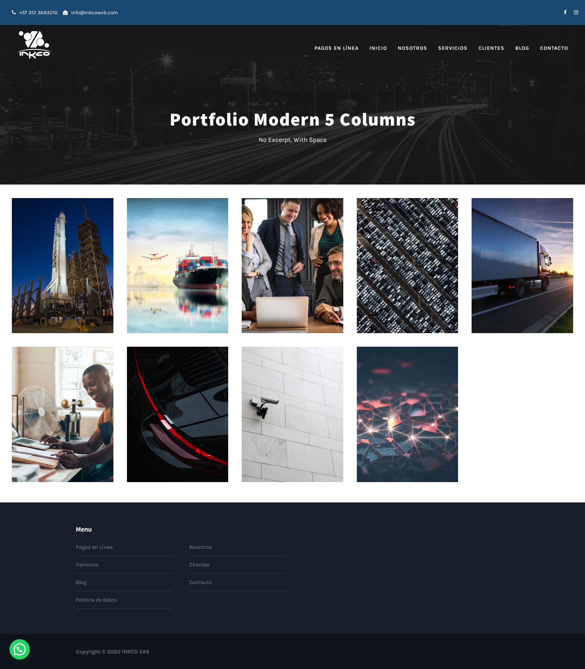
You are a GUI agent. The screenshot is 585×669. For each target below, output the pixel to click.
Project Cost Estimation (292, 270)
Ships (187, 281)
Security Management (292, 418)
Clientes (491, 48)
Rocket (74, 281)
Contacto (554, 48)
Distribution (396, 281)
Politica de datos (96, 600)
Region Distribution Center (407, 270)
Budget (284, 281)
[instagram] (576, 12)
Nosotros (412, 48)
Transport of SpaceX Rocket (62, 270)
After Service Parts (177, 418)
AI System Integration (407, 418)
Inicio (378, 48)
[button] (19, 649)
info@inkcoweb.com (94, 12)
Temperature (509, 281)
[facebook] (565, 12)
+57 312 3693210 (40, 12)
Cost (303, 281)
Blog (522, 48)
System (424, 281)
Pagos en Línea (337, 48)
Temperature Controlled (522, 270)
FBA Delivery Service (62, 418)
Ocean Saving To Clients (177, 270)
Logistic (52, 281)
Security (166, 430)
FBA (51, 430)
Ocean (168, 281)
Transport (538, 281)
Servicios (453, 48)
